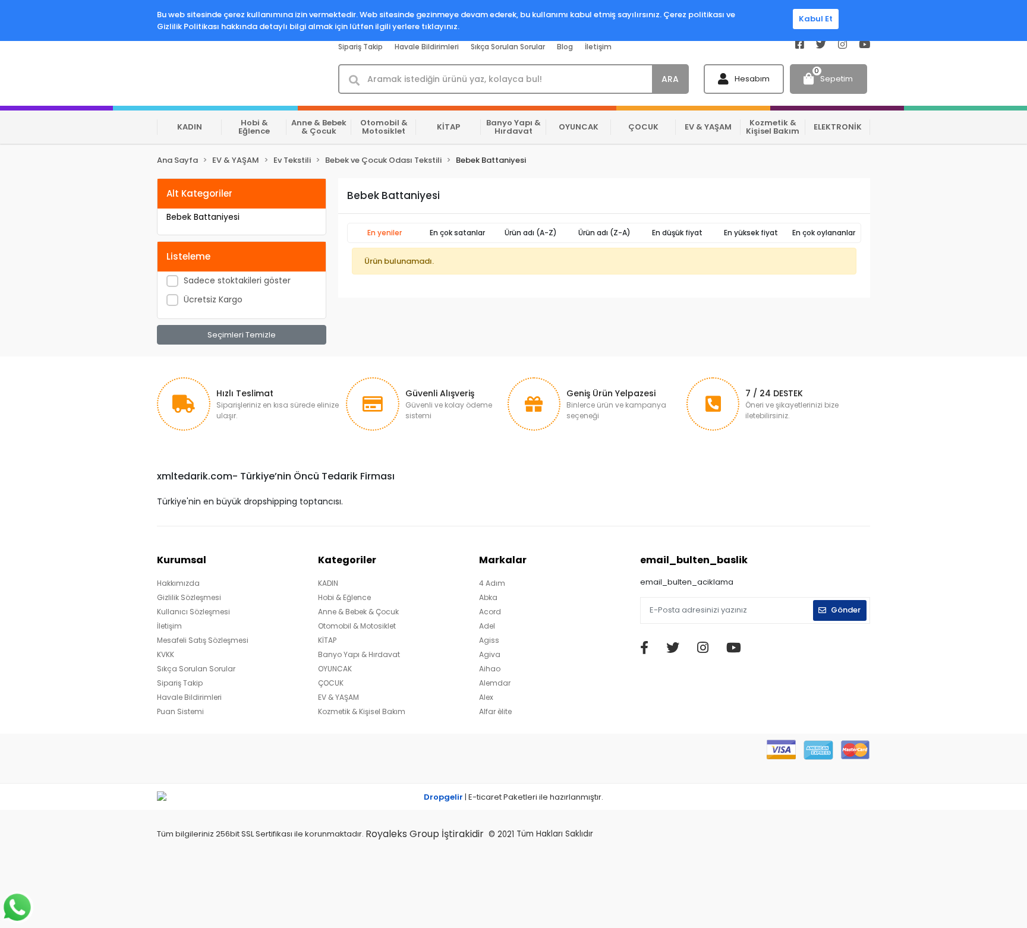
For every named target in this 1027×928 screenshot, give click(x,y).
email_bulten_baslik (694, 560)
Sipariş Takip (360, 47)
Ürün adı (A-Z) (531, 233)
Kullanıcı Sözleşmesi (193, 612)
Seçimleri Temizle (241, 334)
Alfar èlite (495, 711)
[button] (744, 79)
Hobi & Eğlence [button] (254, 127)
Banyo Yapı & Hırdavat (359, 654)
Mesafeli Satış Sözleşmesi (202, 640)
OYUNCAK (335, 669)
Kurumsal (181, 560)
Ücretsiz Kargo (213, 299)
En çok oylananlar (823, 233)
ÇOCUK (331, 683)
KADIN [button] (189, 126)
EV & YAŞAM (338, 697)
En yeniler (384, 233)
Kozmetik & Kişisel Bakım (361, 711)
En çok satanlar (457, 233)
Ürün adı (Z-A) (604, 233)
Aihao (489, 669)
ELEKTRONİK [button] (838, 126)
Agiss (489, 640)
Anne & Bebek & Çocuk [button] (318, 127)
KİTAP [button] (448, 126)
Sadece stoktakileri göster (237, 280)
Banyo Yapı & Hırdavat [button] (513, 127)
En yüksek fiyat (751, 233)
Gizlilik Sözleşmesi (189, 597)
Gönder (846, 609)
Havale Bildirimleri (427, 47)
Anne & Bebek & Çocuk (358, 612)
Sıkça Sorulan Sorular (508, 47)
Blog (565, 47)
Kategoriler (347, 560)
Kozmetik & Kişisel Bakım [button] (772, 127)
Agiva (489, 654)
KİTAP (327, 640)
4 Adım (492, 583)
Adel (487, 626)
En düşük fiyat (677, 233)
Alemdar (495, 683)
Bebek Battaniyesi (203, 217)
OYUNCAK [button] (578, 126)
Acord (490, 612)
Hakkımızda (178, 583)
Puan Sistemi (180, 711)
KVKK (165, 654)
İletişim (598, 47)
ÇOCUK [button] (643, 126)
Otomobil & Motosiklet (357, 626)
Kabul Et (816, 18)
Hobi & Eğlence (344, 597)
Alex (486, 697)
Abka (488, 597)
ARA (670, 79)
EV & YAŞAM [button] (708, 126)
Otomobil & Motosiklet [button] (384, 127)
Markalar (503, 560)
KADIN (328, 583)
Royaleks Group (402, 834)
